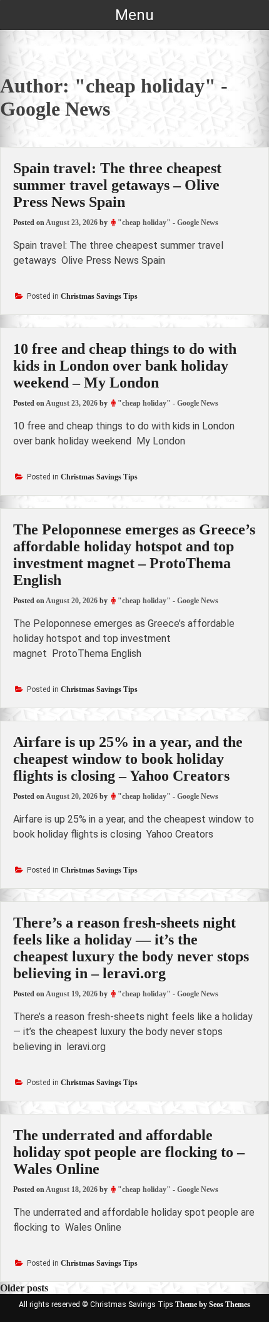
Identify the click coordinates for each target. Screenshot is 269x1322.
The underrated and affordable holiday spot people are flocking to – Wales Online (129, 1152)
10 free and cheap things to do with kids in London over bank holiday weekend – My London (124, 366)
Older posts (24, 1288)
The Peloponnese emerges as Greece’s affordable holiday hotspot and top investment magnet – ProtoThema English (134, 554)
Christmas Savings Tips (99, 296)
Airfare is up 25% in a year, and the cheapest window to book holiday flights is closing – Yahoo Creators (128, 759)
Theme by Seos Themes (212, 1304)
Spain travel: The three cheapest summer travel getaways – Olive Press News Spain (117, 185)
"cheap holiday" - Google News (168, 222)
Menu (134, 15)
